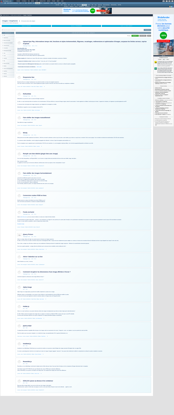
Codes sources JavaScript (16, 15)
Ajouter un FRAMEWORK (76, 25)
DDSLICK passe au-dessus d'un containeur (38, 381)
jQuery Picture (28, 234)
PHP (92, 4)
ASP (69, 4)
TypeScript (100, 4)
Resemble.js (27, 361)
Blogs (32, 1)
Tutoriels (23, 1)
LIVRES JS (99, 6)
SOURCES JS (87, 6)
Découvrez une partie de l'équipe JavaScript (163, 118)
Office (55, 3)
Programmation (46, 3)
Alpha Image (27, 287)
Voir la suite (39, 66)
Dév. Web (37, 3)
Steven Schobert (38, 354)
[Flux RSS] (169, 6)
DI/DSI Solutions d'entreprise (12, 3)
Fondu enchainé (28, 212)
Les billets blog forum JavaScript (161, 120)
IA (23, 3)
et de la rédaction (163, 114)
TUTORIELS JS (81, 6)
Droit (58, 1)
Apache (65, 4)
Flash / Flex (79, 4)
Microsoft (30, 3)
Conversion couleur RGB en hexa (34, 195)
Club (62, 1)
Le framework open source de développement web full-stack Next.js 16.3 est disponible (165, 64)
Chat (36, 1)
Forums (18, 1)
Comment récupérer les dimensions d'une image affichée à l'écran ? (47, 272)
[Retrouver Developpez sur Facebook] (172, 6)
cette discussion (23, 216)
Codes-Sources (6, 15)
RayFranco (43, 336)
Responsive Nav (28, 77)
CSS (71, 4)
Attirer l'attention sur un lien (33, 256)
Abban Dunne (41, 249)
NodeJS (88, 4)
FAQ (29, 1)
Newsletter (42, 1)
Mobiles (59, 3)
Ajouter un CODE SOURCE (126, 25)
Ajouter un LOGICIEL (26, 25)
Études (53, 1)
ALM (26, 3)
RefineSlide (27, 94)
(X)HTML (119, 4)
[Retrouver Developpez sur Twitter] (171, 6)
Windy (25, 133)
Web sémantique (106, 4)
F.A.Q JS (76, 6)
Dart (74, 4)
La (161, 101)
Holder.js (26, 306)
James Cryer (37, 373)
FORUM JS (72, 6)
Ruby (96, 4)
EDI (41, 3)
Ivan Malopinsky (39, 318)
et (159, 100)
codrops (38, 146)
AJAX (62, 4)
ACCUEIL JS (66, 6)
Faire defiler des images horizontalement (37, 173)
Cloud (20, 3)
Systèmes (64, 3)
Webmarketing (113, 4)
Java (34, 3)
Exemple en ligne (20, 223)
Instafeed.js (27, 343)
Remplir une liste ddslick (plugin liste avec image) (40, 154)
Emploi (48, 1)
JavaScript (84, 4)
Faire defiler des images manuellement (36, 117)
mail (156, 124)
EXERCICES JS (93, 6)
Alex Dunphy (37, 110)
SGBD (52, 3)
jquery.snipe (27, 326)
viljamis (41, 86)
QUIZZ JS (104, 6)
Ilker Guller (42, 299)
